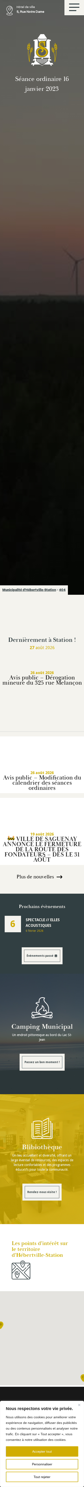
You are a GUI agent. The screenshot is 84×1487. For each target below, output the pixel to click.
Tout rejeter (42, 1477)
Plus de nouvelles (35, 877)
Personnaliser (42, 1464)
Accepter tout (42, 1451)
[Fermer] (79, 1405)
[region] (42, 1444)
